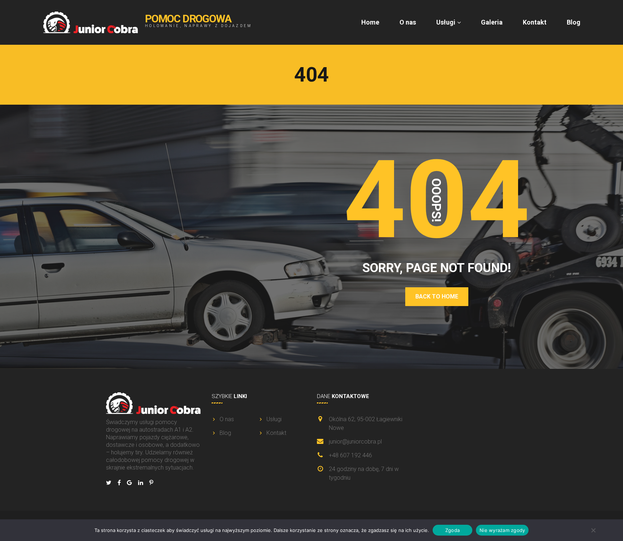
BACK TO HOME (436, 296)
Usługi (445, 22)
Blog (573, 22)
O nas (407, 22)
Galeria (492, 22)
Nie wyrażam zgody (502, 530)
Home (370, 22)
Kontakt (535, 22)
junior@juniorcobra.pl (355, 441)
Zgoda (452, 530)
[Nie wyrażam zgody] (593, 530)
